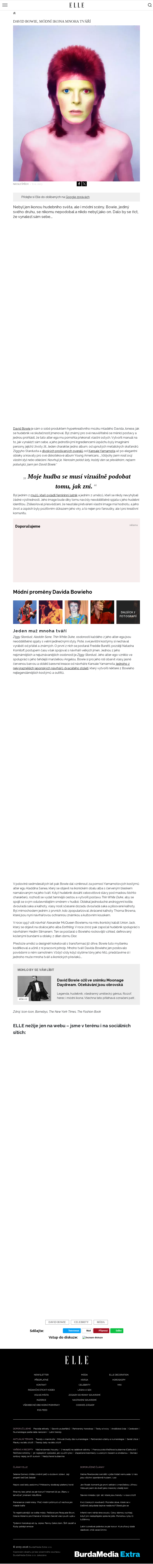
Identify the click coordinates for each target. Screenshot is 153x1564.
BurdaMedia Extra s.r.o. (40, 1547)
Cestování (133, 1428)
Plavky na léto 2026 (23, 1442)
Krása (84, 1379)
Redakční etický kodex (41, 1390)
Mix (120, 1385)
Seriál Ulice (132, 1439)
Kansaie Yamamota (101, 451)
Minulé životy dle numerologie (72, 1439)
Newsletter (41, 1374)
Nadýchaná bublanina (54, 1456)
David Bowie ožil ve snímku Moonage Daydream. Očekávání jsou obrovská (90, 982)
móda (101, 1322)
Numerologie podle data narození (30, 1432)
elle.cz (23, 999)
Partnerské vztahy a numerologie (107, 1439)
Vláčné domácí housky (47, 1449)
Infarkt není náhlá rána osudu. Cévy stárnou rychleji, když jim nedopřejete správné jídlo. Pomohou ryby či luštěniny (106, 1516)
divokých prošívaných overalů (62, 451)
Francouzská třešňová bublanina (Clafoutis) (114, 1449)
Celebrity (81, 1322)
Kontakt (41, 1385)
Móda (24, 13)
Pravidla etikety (41, 1428)
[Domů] (76, 1360)
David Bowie (21, 428)
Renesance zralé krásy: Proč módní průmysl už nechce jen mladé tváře (43, 1504)
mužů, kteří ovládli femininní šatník (54, 495)
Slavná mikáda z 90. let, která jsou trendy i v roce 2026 (108, 1495)
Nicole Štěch (21, 184)
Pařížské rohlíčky (21, 1453)
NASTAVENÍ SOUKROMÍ (84, 1400)
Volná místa (41, 1395)
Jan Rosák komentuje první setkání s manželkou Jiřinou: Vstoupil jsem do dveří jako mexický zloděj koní (109, 1486)
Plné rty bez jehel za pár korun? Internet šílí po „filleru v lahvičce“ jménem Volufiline (41, 1493)
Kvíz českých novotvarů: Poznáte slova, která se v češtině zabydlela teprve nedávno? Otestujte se (105, 1504)
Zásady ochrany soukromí (84, 1395)
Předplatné (41, 1379)
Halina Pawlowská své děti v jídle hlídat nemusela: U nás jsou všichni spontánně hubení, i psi (109, 1476)
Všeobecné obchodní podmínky (41, 1405)
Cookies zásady (85, 1405)
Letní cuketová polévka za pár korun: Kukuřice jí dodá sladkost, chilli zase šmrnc (107, 1528)
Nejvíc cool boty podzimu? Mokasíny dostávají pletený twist (43, 1484)
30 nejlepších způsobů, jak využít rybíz (53, 1453)
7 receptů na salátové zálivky (75, 1449)
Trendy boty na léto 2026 (48, 1442)
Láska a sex (84, 1390)
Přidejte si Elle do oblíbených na (55, 197)
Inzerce (41, 1400)
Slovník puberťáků (60, 1428)
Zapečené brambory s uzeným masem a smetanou (101, 1453)
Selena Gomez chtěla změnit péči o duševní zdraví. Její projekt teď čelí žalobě (41, 1476)
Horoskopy (118, 1379)
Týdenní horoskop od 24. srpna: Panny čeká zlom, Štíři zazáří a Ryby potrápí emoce (44, 1525)
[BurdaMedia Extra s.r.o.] (107, 1554)
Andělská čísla (118, 1428)
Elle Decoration (119, 1374)
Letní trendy (55, 1432)
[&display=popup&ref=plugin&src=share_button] (79, 183)
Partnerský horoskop (82, 1428)
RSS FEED (42, 1410)
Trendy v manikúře (45, 1439)
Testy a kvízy (102, 1428)
